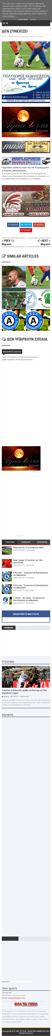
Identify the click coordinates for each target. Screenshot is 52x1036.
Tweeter (27, 225)
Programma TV (6, 981)
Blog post (6, 244)
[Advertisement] (20, 429)
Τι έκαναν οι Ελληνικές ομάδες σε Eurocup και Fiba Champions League (24, 691)
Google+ (40, 225)
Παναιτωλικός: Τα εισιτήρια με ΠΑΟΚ (28, 547)
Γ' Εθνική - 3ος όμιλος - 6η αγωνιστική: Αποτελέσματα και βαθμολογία (29, 599)
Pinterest (27, 230)
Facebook (14, 225)
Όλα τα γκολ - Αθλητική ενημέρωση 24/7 (33, 1031)
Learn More (22, 20)
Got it (33, 20)
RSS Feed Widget (19, 535)
